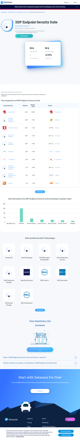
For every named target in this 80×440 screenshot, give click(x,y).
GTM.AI (48, 7)
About (44, 418)
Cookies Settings (66, 435)
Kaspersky (11, 151)
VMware (57, 175)
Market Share (11, 12)
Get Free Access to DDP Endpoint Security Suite (40, 349)
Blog (28, 426)
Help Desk (45, 422)
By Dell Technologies (21, 26)
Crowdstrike (11, 159)
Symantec (57, 120)
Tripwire (10, 183)
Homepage (4, 12)
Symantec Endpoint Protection (11, 120)
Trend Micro (11, 112)
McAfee (57, 127)
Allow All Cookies (66, 431)
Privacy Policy (20, 436)
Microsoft (57, 135)
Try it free (40, 391)
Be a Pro (70, 419)
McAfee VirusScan (13, 127)
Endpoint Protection (22, 12)
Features (30, 418)
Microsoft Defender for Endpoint (11, 167)
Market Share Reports (48, 426)
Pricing (29, 422)
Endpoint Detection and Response (11, 175)
